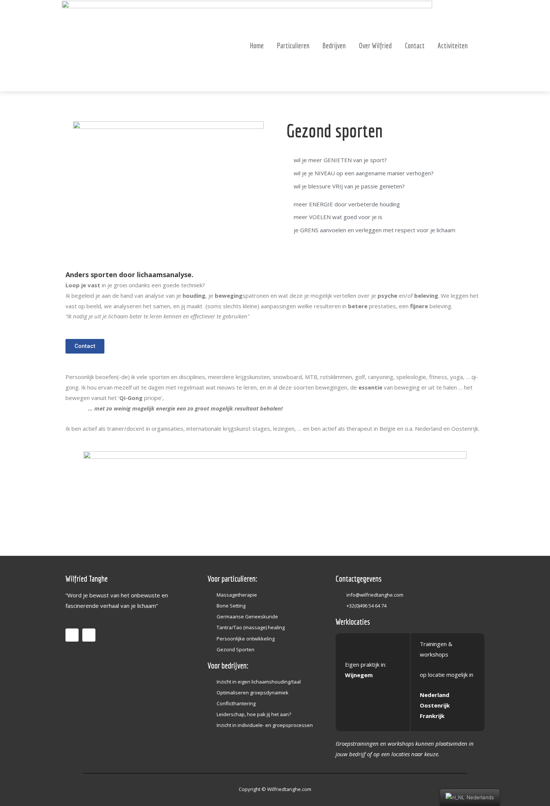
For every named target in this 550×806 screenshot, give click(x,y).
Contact (415, 45)
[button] (84, 346)
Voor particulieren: (232, 578)
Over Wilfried (375, 45)
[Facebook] (72, 635)
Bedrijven (334, 45)
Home (257, 45)
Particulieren (293, 45)
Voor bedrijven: (228, 665)
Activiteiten (453, 45)
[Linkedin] (88, 635)
